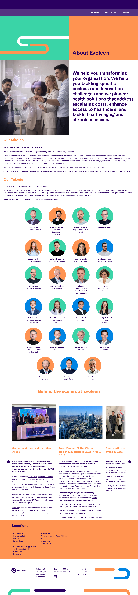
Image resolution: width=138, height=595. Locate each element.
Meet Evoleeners (111, 12)
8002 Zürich (18, 538)
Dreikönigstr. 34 (19, 536)
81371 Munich (19, 551)
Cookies (83, 572)
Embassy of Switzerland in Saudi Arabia (39, 487)
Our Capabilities (97, 4)
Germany (17, 554)
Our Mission (95, 12)
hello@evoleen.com (62, 572)
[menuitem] (126, 4)
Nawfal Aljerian (22, 490)
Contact (126, 12)
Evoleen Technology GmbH (24, 546)
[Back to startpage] (19, 572)
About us (118, 4)
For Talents (84, 574)
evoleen (24, 466)
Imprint (83, 569)
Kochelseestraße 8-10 (22, 549)
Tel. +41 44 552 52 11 (62, 569)
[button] (8, 461)
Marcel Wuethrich (23, 479)
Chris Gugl (32, 477)
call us (82, 513)
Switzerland (18, 541)
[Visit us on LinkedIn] (55, 577)
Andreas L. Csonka (45, 477)
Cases (109, 4)
